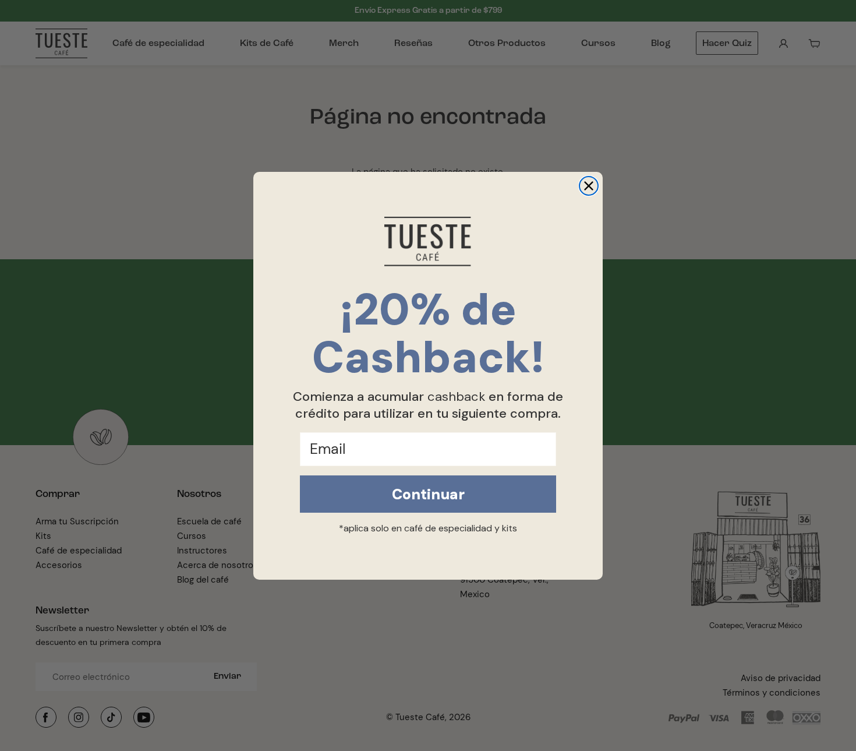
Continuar (428, 494)
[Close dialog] (588, 186)
